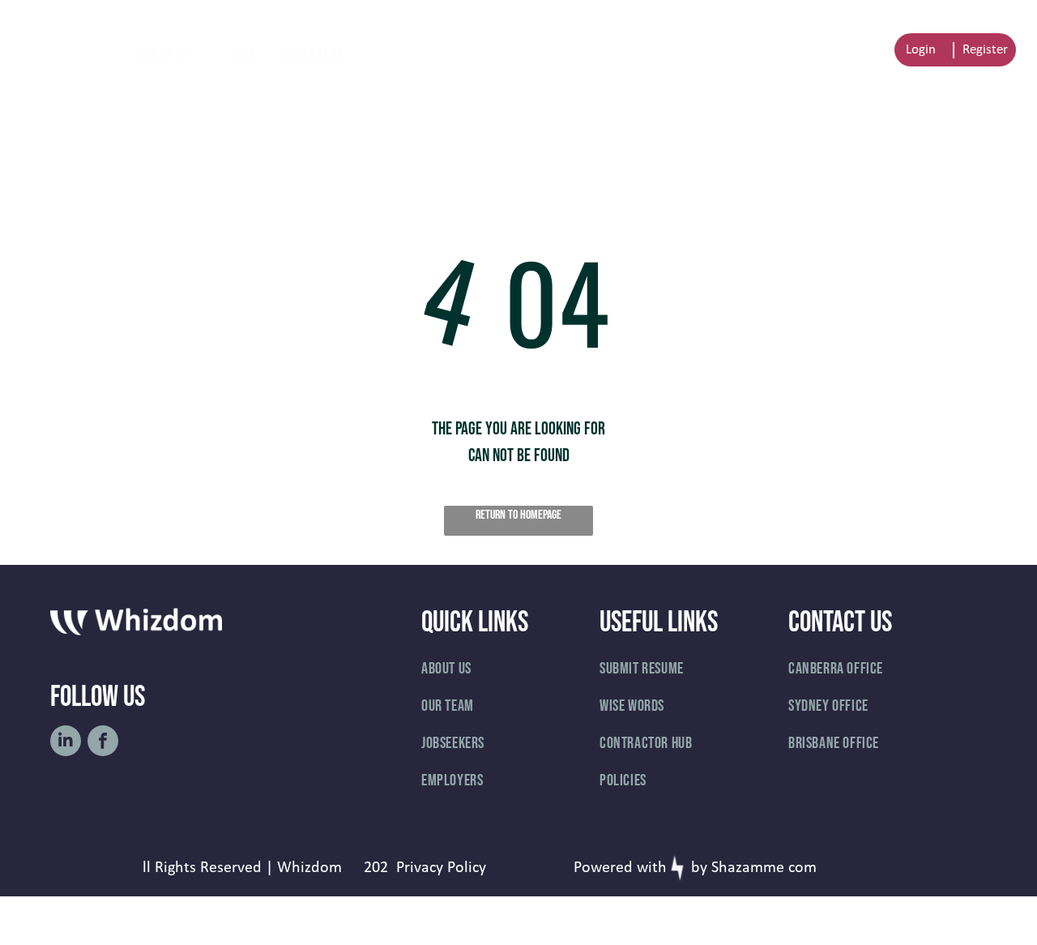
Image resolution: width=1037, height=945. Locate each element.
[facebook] (102, 742)
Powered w (611, 868)
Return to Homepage (518, 515)
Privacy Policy (441, 868)
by (699, 868)
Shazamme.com (764, 868)
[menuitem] (172, 53)
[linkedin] (65, 742)
